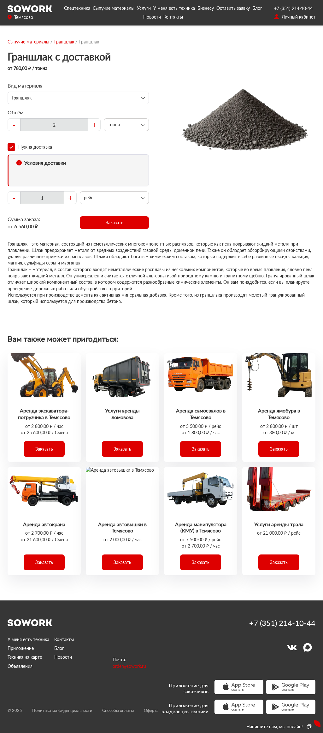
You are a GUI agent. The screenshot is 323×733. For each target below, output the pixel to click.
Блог (257, 8)
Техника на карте (25, 657)
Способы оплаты (118, 710)
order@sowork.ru (129, 666)
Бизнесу (205, 8)
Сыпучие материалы (113, 8)
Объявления (20, 666)
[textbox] (54, 125)
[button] (114, 222)
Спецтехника (77, 8)
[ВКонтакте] (292, 647)
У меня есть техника (174, 8)
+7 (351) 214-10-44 (293, 8)
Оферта (151, 710)
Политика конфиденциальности (62, 710)
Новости (152, 17)
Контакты (173, 17)
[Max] (307, 647)
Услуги (144, 8)
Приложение (21, 648)
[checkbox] (78, 147)
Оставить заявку (233, 8)
